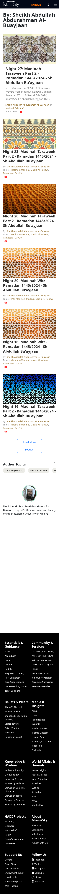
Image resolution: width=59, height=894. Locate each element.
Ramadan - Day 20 (12, 237)
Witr (13, 298)
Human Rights (39, 770)
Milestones (37, 834)
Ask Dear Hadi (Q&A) (42, 655)
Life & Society (12, 774)
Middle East (38, 805)
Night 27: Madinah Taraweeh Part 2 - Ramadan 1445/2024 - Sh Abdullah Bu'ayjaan (28, 75)
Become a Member (41, 686)
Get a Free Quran (40, 673)
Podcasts (36, 750)
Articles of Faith (13, 711)
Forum (35, 668)
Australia (36, 792)
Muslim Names (39, 728)
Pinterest (39, 881)
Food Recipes (38, 719)
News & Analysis (40, 779)
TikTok (37, 877)
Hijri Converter (12, 677)
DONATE (36, 4)
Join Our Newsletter (42, 677)
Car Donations (12, 868)
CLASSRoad (10, 843)
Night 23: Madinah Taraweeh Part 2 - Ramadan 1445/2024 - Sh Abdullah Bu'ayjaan (29, 156)
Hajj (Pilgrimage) (13, 737)
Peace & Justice (39, 774)
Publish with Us (40, 842)
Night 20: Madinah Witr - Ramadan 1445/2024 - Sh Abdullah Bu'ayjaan (25, 285)
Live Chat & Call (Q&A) (43, 664)
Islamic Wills (11, 877)
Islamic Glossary (40, 732)
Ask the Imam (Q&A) (42, 660)
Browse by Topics (13, 795)
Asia (34, 796)
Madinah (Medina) (14, 108)
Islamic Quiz (38, 737)
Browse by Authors (14, 783)
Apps (34, 710)
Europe (35, 787)
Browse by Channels (15, 804)
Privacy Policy (39, 838)
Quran (8, 660)
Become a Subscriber (42, 682)
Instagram (39, 868)
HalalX (8, 834)
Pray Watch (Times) (14, 673)
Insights (36, 723)
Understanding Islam (15, 686)
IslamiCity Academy (15, 839)
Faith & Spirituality (14, 770)
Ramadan (9, 732)
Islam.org (10, 825)
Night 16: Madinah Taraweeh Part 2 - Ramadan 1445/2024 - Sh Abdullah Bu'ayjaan (29, 411)
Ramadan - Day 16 (12, 363)
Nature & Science (13, 779)
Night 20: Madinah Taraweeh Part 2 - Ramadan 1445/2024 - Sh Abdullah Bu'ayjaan (29, 220)
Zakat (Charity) (12, 728)
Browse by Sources (14, 800)
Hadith (8, 668)
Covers (35, 715)
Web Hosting (11, 885)
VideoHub (37, 745)
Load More (29, 442)
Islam (7, 651)
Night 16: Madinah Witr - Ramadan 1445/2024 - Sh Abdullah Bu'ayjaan (25, 346)
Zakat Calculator (13, 690)
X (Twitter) (37, 864)
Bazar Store (10, 864)
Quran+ (8, 664)
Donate (8, 859)
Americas (36, 783)
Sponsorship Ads (13, 881)
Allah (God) (10, 655)
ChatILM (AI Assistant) (43, 651)
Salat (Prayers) (12, 723)
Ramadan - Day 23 (12, 173)
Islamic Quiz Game (41, 741)
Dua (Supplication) (14, 682)
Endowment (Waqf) (14, 872)
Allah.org (9, 821)
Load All (29, 449)
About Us (36, 825)
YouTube (39, 872)
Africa (35, 800)
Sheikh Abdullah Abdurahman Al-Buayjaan (27, 104)
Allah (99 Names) (13, 707)
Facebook (39, 859)
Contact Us (37, 829)
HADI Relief (10, 830)
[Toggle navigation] (54, 4)
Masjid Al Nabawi (39, 169)
